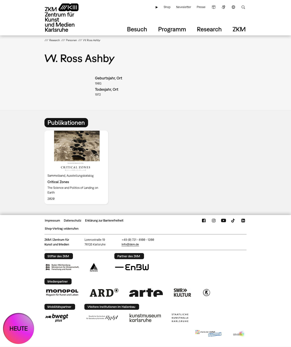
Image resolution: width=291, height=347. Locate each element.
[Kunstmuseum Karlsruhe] (145, 318)
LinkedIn (243, 220)
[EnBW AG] (132, 267)
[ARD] (104, 292)
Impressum (52, 220)
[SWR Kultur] (182, 292)
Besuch (137, 29)
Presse (201, 7)
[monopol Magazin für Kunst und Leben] (62, 292)
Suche (243, 7)
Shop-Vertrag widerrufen (61, 228)
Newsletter (183, 7)
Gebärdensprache (223, 7)
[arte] (146, 292)
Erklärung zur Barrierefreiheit (104, 220)
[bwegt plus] (56, 318)
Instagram (213, 220)
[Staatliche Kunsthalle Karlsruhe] (180, 318)
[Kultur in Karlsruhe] (206, 292)
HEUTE (18, 328)
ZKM (239, 29)
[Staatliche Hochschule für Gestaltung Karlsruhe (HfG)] (102, 318)
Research (209, 29)
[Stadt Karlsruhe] (94, 267)
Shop (167, 7)
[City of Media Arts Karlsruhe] (239, 334)
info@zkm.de (130, 244)
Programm (172, 29)
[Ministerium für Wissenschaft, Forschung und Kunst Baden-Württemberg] (62, 267)
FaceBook (203, 220)
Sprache (233, 7)
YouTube (223, 220)
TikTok (233, 220)
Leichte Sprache (213, 7)
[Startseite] (66, 17)
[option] (77, 167)
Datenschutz (72, 220)
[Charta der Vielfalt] (208, 334)
